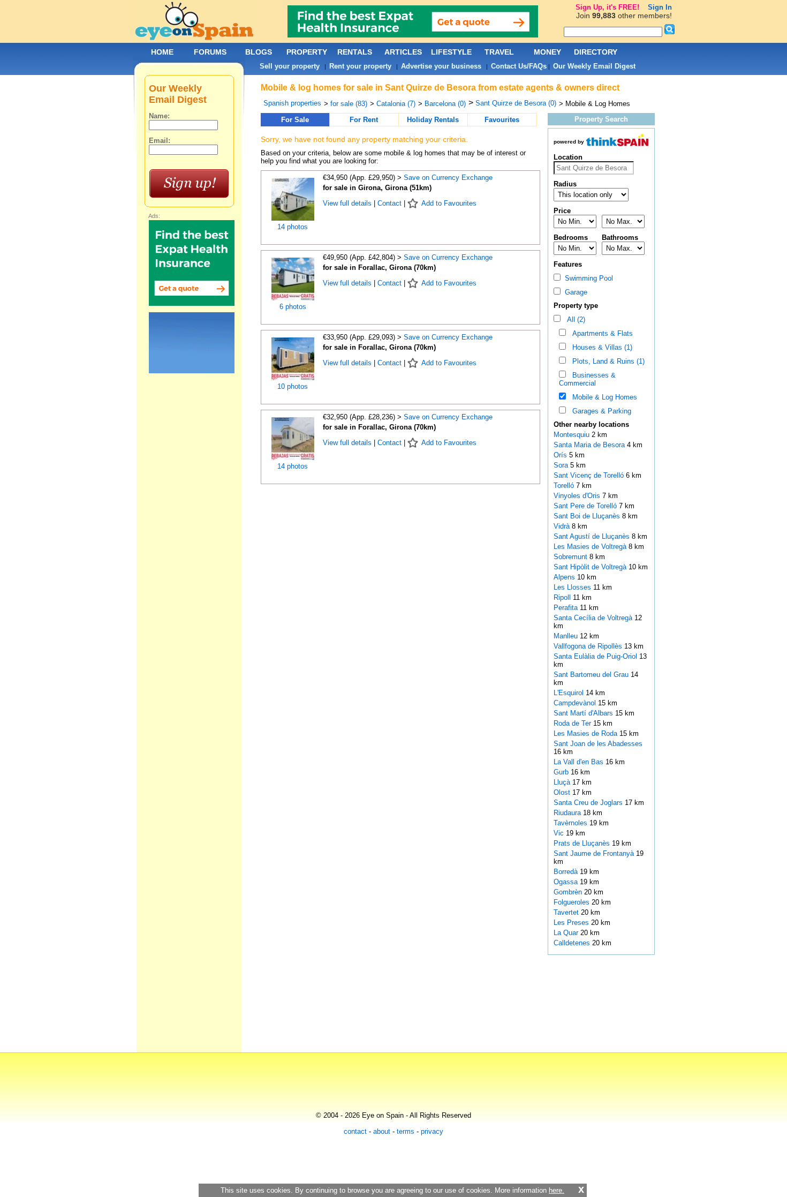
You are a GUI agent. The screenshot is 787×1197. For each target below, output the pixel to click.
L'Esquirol (570, 693)
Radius (565, 184)
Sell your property (290, 66)
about (381, 1131)
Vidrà (563, 526)
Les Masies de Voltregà (591, 547)
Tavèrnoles (571, 823)
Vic (560, 833)
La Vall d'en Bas (580, 762)
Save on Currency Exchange (448, 178)
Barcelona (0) (445, 104)
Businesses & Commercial (587, 379)
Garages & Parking (599, 411)
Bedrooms (571, 238)
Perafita (567, 608)
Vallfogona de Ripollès (589, 646)
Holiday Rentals (433, 120)
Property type (576, 306)
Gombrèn (569, 892)
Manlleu (567, 636)
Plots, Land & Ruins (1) (606, 361)
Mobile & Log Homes (602, 397)
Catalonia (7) (395, 104)
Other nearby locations (591, 424)
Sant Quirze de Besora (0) (515, 103)
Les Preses (572, 923)
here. (556, 1190)
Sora (562, 465)
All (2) (574, 319)
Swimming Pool (587, 278)
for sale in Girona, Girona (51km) (377, 188)
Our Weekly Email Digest (594, 66)
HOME (162, 52)
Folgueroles (573, 902)
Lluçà (563, 782)
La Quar (567, 933)
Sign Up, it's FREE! (607, 7)
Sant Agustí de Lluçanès (593, 536)
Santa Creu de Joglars (589, 803)
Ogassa (567, 882)
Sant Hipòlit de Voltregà (591, 567)
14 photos (292, 227)
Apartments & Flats (600, 333)
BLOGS (258, 52)
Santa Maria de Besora (590, 445)
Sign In (660, 7)
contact (355, 1131)
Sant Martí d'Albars (584, 713)
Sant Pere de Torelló (586, 506)
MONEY (547, 52)
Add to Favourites (448, 203)
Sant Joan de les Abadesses (598, 744)
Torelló (565, 485)
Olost (563, 792)
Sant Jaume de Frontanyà (595, 853)
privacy (432, 1131)
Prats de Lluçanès (583, 843)
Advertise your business (441, 66)
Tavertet (567, 912)
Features (568, 264)
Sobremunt (571, 557)
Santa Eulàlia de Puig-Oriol (596, 656)
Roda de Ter (573, 723)
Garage (574, 292)
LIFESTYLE (451, 52)
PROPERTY (306, 52)
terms (405, 1131)
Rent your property (360, 66)
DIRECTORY (595, 52)
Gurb (562, 772)
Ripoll (563, 597)
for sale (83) (348, 104)
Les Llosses (573, 587)
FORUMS (210, 52)
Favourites (502, 120)
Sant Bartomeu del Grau (592, 675)
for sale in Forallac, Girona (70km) (379, 268)
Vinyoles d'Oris (578, 496)
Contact (389, 203)
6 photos (292, 307)
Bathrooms (620, 238)
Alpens (565, 577)
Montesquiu (573, 435)
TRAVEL (499, 52)
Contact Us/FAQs (519, 66)
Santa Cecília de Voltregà (594, 618)
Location (568, 157)
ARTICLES (403, 52)
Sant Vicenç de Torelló (590, 475)
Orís (561, 455)
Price (562, 211)
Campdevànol (576, 703)
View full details (348, 203)
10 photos (292, 386)
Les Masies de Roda (586, 733)
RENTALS (354, 52)
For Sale (295, 120)
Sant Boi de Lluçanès (588, 516)
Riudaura (568, 813)
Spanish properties (292, 103)
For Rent (364, 120)
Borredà (567, 872)
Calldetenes (573, 943)
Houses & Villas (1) (600, 347)
